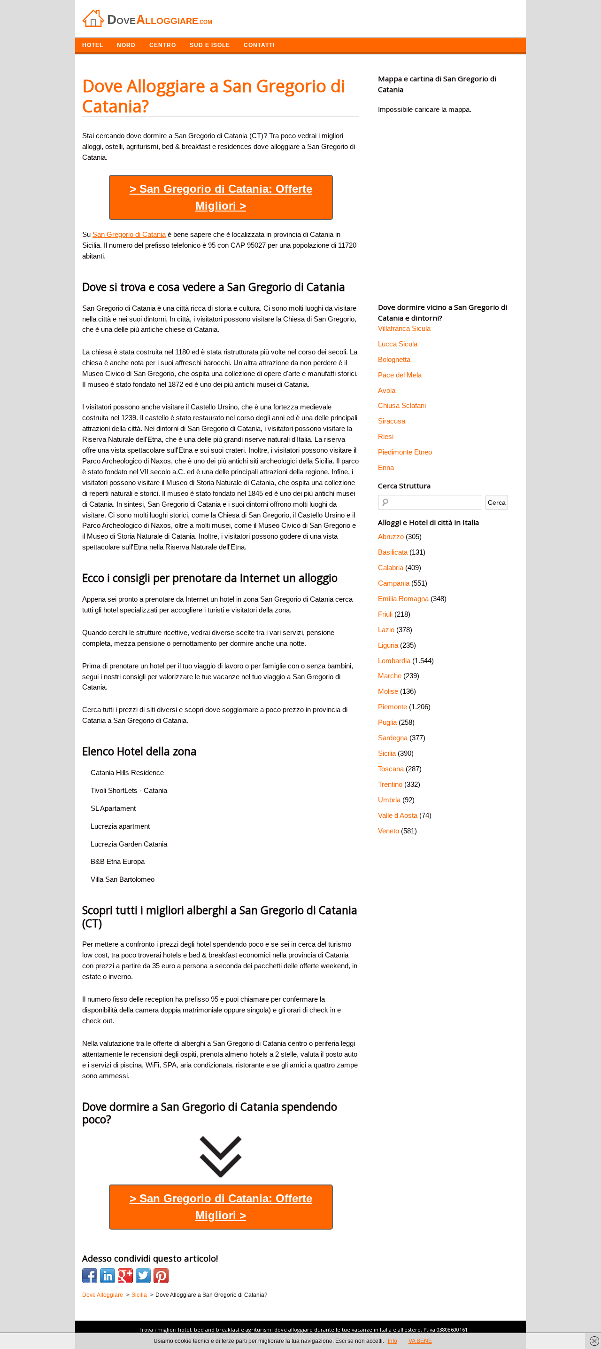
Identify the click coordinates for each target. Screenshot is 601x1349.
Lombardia (394, 661)
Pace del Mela (400, 375)
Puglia (387, 722)
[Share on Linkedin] (107, 1275)
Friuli (385, 614)
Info (392, 1341)
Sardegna (393, 738)
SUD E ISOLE (210, 45)
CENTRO (162, 45)
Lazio (386, 630)
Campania (393, 583)
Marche (389, 676)
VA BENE (420, 1341)
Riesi (385, 436)
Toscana (391, 769)
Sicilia (387, 753)
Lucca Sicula (397, 344)
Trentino (390, 784)
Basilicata (393, 552)
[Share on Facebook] (89, 1275)
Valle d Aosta (397, 815)
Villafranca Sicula (404, 328)
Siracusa (391, 421)
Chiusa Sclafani (402, 405)
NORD (126, 45)
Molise (388, 691)
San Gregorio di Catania (129, 234)
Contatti (259, 45)
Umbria (389, 800)
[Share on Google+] (125, 1275)
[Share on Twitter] (143, 1275)
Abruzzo (391, 537)
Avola (386, 390)
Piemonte (392, 707)
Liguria (388, 645)
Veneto (388, 831)
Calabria (390, 568)
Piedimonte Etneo (405, 452)
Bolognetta (394, 359)
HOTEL (92, 45)
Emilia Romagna (403, 599)
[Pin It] (161, 1275)
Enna (386, 467)
